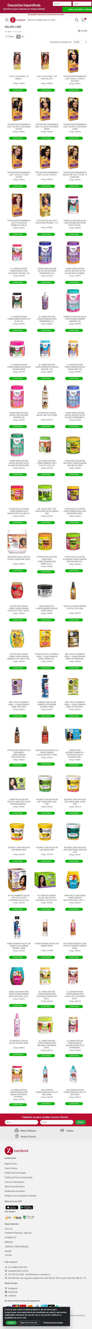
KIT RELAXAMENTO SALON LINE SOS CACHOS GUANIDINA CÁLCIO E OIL (19, 897)
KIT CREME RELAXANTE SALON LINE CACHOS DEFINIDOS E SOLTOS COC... (47, 897)
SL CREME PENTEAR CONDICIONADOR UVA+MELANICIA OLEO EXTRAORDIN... (75, 1044)
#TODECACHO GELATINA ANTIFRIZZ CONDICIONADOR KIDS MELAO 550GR (74, 463)
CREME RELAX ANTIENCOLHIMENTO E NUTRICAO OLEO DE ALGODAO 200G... (75, 753)
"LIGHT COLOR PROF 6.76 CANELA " (19, 77)
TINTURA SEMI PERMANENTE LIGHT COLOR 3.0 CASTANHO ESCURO (19, 126)
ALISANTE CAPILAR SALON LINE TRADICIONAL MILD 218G (47, 801)
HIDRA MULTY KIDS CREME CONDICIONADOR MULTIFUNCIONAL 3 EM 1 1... (75, 897)
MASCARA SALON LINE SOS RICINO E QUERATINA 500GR (19, 558)
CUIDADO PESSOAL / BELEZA (18, 1233)
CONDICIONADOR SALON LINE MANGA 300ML (47, 944)
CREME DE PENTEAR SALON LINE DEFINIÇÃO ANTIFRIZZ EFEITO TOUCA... (75, 223)
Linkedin (12, 1295)
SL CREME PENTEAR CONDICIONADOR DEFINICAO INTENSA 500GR (18, 367)
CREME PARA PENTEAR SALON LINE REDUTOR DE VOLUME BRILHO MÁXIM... (75, 271)
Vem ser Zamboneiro (14, 1182)
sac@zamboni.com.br (18, 1271)
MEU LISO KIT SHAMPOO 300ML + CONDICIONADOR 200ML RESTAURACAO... (74, 656)
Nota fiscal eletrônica (15, 1186)
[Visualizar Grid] (18, 37)
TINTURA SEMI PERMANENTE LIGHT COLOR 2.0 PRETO (46, 173)
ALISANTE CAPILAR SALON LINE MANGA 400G (19, 848)
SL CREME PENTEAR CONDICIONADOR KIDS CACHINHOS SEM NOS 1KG (19, 271)
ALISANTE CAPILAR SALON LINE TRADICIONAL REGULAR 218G (74, 849)
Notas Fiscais (28, 1136)
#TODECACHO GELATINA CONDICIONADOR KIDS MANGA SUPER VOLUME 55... (18, 511)
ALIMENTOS (10, 1237)
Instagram (13, 1288)
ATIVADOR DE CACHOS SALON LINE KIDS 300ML (19, 1042)
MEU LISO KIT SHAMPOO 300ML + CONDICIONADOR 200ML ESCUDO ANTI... (74, 704)
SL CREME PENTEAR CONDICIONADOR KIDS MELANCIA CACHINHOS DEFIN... (46, 1044)
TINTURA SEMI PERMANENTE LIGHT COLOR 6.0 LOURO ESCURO (18, 174)
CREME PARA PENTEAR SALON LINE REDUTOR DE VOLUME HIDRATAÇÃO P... (75, 415)
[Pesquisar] (77, 20)
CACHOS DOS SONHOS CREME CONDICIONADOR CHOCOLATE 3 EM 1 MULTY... (19, 608)
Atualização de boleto (15, 1191)
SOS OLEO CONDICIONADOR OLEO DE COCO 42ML (75, 607)
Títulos (69, 1130)
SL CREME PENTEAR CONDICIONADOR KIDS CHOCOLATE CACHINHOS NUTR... (75, 995)
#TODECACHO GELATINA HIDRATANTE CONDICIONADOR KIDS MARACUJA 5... (47, 560)
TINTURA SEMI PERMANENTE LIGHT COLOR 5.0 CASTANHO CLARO (75, 126)
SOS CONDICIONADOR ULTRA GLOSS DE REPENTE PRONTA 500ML (74, 945)
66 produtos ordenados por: (61, 42)
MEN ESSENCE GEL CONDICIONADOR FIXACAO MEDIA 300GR (47, 608)
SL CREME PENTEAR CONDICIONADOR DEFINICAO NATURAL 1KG (46, 367)
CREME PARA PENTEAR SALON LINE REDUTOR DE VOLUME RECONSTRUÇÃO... (19, 463)
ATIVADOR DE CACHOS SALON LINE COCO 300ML (47, 414)
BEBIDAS (9, 1242)
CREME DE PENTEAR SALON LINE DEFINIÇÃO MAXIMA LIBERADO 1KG (75, 319)
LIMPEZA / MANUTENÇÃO (17, 1246)
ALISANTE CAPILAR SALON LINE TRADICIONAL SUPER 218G (75, 801)
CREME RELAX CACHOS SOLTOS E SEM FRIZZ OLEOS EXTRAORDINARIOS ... (18, 801)
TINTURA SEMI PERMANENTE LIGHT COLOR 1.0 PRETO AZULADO (74, 78)
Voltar (83, 31)
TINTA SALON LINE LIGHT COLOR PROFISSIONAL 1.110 (46, 222)
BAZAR (8, 1251)
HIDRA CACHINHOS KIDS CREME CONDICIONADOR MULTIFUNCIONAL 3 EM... (19, 994)
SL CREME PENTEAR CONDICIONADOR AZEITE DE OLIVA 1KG (19, 319)
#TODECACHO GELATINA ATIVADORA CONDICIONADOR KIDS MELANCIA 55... (75, 559)
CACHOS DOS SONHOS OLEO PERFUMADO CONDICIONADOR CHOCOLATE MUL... (18, 753)
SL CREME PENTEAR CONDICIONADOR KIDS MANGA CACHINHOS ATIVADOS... (19, 1093)
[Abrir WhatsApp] (86, 1323)
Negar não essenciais (28, 1323)
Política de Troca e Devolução (18, 1177)
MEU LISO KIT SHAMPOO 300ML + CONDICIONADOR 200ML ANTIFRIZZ (18, 704)
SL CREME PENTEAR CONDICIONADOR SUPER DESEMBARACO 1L (47, 319)
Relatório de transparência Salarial (20, 1196)
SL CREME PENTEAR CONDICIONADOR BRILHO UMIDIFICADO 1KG (75, 367)
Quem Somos (11, 1168)
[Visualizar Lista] (22, 37)
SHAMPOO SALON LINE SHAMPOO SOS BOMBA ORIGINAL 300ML (46, 704)
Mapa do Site (11, 1164)
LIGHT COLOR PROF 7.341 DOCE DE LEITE (47, 77)
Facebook (12, 1292)
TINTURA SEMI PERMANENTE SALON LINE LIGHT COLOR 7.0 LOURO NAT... (75, 174)
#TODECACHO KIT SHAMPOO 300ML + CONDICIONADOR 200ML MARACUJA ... (47, 656)
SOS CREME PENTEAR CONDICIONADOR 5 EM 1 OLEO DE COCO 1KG (47, 463)
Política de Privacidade (15, 1173)
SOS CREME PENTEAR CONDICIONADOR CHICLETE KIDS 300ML (75, 1092)
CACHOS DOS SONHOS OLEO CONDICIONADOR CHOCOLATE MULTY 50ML (46, 752)
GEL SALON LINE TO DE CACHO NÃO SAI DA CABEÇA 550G (46, 511)
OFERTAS (8, 1255)
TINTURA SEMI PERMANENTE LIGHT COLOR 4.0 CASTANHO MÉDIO (47, 126)
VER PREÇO (18, 90)
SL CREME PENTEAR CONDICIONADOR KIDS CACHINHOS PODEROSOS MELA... (47, 995)
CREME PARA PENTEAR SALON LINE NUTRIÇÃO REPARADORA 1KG (47, 271)
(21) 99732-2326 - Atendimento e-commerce (29, 1274)
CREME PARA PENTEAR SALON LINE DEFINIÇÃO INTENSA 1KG (18, 415)
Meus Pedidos (28, 1130)
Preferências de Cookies (53, 1323)
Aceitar (11, 1323)
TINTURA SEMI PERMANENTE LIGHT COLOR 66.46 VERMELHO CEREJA (18, 223)
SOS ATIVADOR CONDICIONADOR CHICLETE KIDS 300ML (47, 1092)
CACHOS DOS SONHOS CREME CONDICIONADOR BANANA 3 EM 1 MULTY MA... (18, 656)
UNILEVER (9, 1229)
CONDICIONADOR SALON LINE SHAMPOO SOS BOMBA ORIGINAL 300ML (19, 945)
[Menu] (7, 20)
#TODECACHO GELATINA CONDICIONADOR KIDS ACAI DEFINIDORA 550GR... (75, 511)
